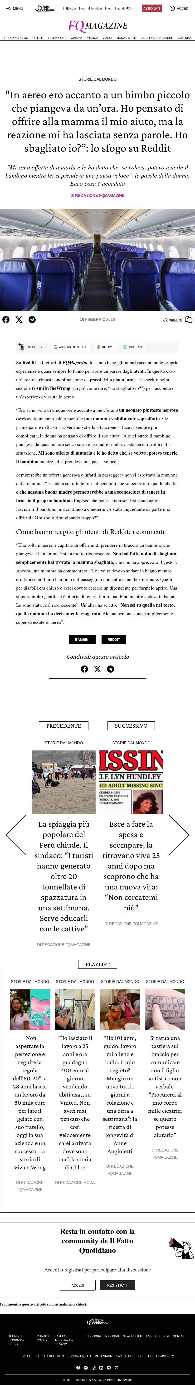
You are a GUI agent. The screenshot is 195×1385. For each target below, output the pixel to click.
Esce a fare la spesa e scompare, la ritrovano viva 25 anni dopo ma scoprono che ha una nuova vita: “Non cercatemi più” (131, 865)
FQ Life (38, 38)
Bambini (82, 639)
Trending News (16, 38)
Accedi (78, 1285)
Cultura (184, 38)
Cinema (76, 38)
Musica (92, 38)
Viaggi (107, 38)
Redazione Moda (77, 1183)
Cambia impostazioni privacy (64, 1340)
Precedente (63, 725)
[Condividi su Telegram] (32, 319)
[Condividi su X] (19, 319)
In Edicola (69, 8)
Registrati (117, 1285)
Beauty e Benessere (157, 38)
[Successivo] (179, 834)
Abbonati (151, 8)
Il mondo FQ (122, 8)
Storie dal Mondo (97, 79)
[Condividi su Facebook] (6, 319)
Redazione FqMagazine (100, 196)
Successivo (131, 725)
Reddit (114, 639)
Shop (108, 8)
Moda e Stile (126, 38)
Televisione (57, 38)
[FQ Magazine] (97, 26)
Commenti (173, 320)
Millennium (95, 8)
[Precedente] (16, 834)
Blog (82, 8)
